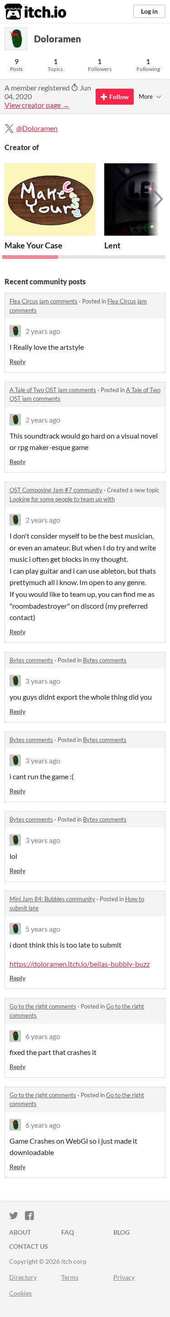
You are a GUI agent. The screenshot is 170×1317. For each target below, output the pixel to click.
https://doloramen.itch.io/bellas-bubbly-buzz (80, 963)
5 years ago (42, 928)
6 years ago (42, 1036)
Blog (121, 1232)
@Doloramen (37, 128)
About (20, 1232)
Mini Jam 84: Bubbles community (52, 899)
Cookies (20, 1293)
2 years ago (42, 331)
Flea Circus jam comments (44, 301)
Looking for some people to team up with (62, 499)
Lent (112, 245)
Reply (17, 361)
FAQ (67, 1232)
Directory (23, 1277)
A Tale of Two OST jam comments (53, 390)
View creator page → (37, 105)
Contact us (28, 1246)
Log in (149, 11)
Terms (69, 1277)
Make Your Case (34, 245)
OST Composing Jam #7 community (56, 490)
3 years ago (42, 680)
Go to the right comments (43, 1006)
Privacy (124, 1277)
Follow (119, 97)
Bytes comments (31, 660)
